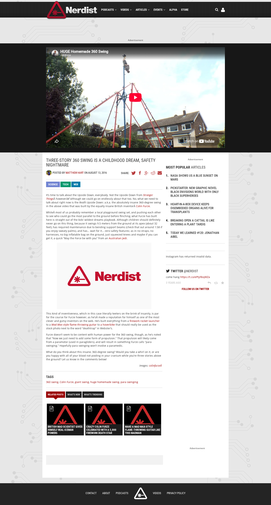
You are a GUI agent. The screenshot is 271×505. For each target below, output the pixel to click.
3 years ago (173, 282)
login (223, 10)
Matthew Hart (75, 172)
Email (159, 173)
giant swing (82, 382)
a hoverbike (107, 324)
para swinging (129, 382)
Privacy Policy (176, 493)
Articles (141, 9)
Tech (66, 184)
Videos (125, 9)
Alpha (173, 9)
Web (76, 184)
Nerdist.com (140, 493)
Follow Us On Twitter (195, 289)
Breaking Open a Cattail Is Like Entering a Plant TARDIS (192, 222)
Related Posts (55, 394)
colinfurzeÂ (155, 365)
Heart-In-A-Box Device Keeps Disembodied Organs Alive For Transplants (192, 208)
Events (158, 9)
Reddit (153, 173)
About (106, 493)
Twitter (133, 173)
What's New (73, 394)
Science (53, 184)
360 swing (52, 382)
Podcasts (107, 9)
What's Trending (93, 394)
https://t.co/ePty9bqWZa (195, 277)
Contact (91, 493)
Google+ (146, 173)
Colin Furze (143, 206)
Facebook (140, 173)
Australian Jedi (118, 238)
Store (184, 9)
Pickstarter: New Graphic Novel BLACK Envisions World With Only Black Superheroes (195, 191)
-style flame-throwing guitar (74, 324)
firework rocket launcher (145, 321)
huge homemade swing (104, 382)
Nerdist (72, 10)
